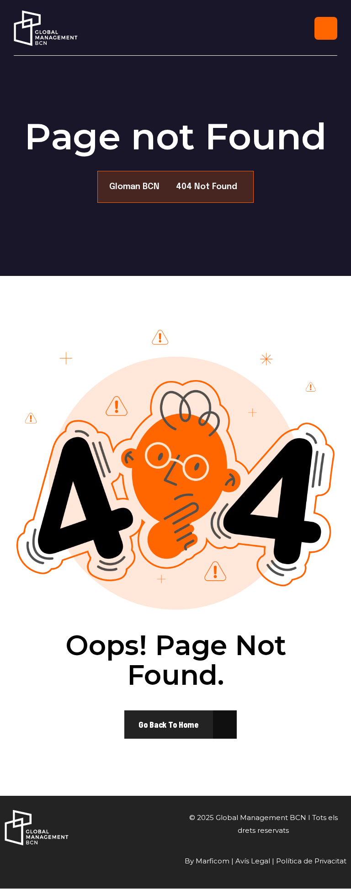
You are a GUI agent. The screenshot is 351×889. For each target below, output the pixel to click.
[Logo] (46, 28)
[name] (168, 724)
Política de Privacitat (311, 861)
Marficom (212, 861)
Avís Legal (252, 861)
